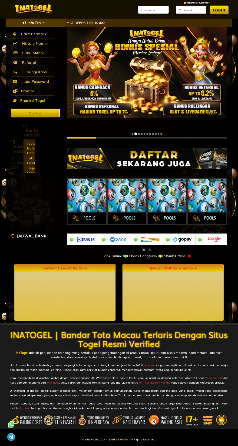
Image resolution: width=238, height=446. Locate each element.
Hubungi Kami (33, 71)
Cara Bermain (32, 33)
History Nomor (34, 43)
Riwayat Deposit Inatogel (65, 268)
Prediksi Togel (32, 100)
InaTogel (22, 352)
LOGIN (219, 10)
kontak (25, 408)
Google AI (215, 378)
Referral (28, 62)
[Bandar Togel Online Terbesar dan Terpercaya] (150, 157)
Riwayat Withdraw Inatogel (173, 268)
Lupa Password (34, 81)
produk (150, 365)
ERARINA (122, 439)
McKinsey (53, 382)
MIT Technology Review (154, 382)
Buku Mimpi (32, 52)
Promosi (28, 91)
